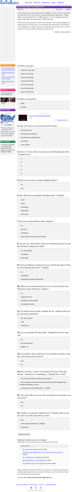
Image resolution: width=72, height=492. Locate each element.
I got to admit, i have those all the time (33, 236)
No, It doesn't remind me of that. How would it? (36, 378)
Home (31, 489)
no (22, 185)
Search (36, 489)
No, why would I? (27, 318)
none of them (25, 145)
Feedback (68, 9)
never (23, 200)
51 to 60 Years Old (27, 88)
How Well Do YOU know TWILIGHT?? (34, 463)
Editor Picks (60, 2)
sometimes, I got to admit (29, 300)
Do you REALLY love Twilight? (31, 457)
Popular (53, 2)
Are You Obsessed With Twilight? (40, 116)
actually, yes (25, 325)
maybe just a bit (26, 297)
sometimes (24, 207)
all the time (24, 214)
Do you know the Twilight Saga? (32, 449)
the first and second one (29, 134)
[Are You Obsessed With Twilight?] (23, 118)
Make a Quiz (28, 2)
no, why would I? (26, 250)
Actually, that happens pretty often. (32, 279)
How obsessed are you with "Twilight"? (34, 460)
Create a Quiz (61, 120)
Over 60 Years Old (27, 92)
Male (22, 103)
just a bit (24, 229)
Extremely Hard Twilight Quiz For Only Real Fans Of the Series (41, 452)
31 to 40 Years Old (27, 81)
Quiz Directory (45, 2)
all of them (24, 141)
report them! (8, 150)
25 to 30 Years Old (27, 77)
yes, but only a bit (27, 343)
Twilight (21, 9)
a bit (22, 322)
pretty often (24, 210)
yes (22, 188)
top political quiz (9, 128)
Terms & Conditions (22, 484)
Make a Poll (37, 2)
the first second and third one (30, 137)
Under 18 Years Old (27, 70)
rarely (23, 203)
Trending (40, 489)
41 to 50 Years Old (27, 84)
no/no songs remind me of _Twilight (33, 423)
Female (23, 107)
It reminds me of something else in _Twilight (35, 388)
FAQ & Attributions (50, 484)
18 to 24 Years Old (27, 74)
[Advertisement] (44, 48)
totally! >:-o (24, 347)
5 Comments (59, 9)
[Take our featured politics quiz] (7, 119)
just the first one (26, 130)
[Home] (9, 3)
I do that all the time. (27, 304)
